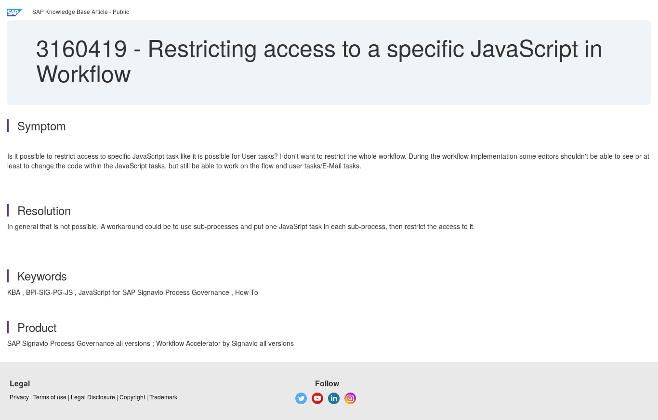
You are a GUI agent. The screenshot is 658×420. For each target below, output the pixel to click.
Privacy (19, 397)
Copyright (132, 397)
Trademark (163, 397)
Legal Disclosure (93, 397)
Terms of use (49, 397)
